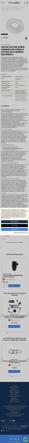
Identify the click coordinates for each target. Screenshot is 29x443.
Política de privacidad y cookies (21, 232)
